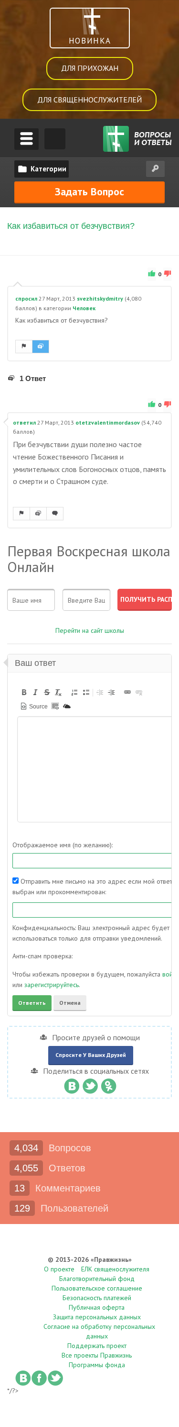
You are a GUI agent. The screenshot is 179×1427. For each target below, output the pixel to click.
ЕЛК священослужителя (115, 1269)
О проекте (59, 1269)
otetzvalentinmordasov (107, 422)
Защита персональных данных (97, 1317)
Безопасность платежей (97, 1297)
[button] (24, 692)
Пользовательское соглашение (97, 1288)
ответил (24, 422)
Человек (84, 308)
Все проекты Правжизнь (97, 1355)
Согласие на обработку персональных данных (99, 1331)
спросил (26, 298)
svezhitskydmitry (100, 298)
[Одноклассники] (108, 1084)
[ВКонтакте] (71, 1084)
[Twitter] (90, 1084)
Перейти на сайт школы (89, 630)
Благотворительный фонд (97, 1278)
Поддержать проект (96, 1345)
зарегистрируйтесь (51, 984)
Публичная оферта (97, 1307)
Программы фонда (97, 1364)
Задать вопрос (89, 191)
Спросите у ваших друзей (90, 1054)
